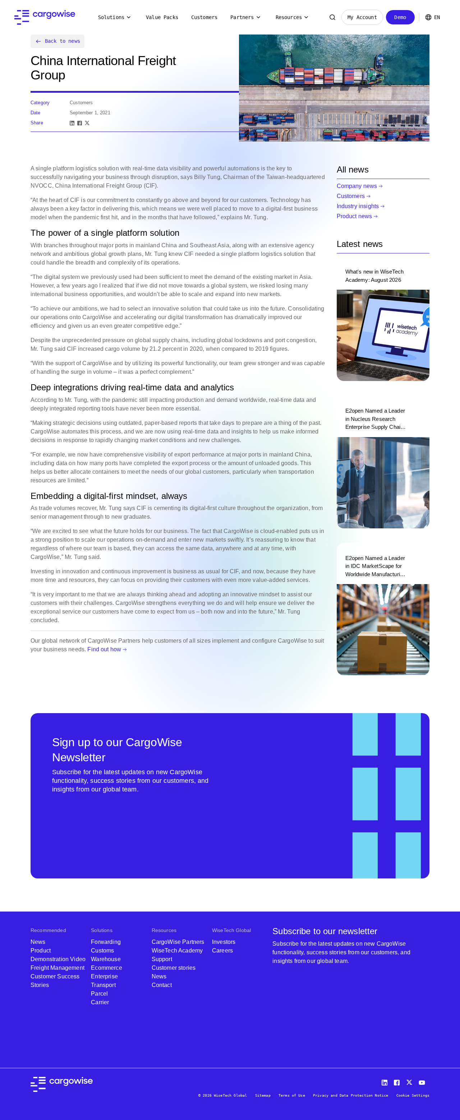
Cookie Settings (412, 1095)
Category (40, 102)
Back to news (62, 41)
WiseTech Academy (177, 950)
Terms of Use (292, 1095)
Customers (204, 17)
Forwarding (106, 942)
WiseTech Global (231, 930)
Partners (242, 17)
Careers (222, 950)
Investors (223, 942)
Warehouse (105, 959)
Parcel (99, 994)
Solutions (111, 17)
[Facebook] (79, 123)
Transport (103, 985)
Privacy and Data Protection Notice (350, 1095)
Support (162, 959)
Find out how (104, 649)
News (38, 942)
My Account (362, 17)
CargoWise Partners (178, 942)
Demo (400, 17)
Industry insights (358, 206)
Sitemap (263, 1095)
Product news (354, 216)
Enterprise (104, 976)
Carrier (100, 1002)
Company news (357, 186)
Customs (102, 950)
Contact (162, 985)
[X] (87, 123)
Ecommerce (106, 968)
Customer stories (174, 968)
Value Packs (162, 17)
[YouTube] (423, 1081)
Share (37, 122)
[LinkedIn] (72, 123)
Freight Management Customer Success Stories (57, 976)
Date (36, 112)
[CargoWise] (44, 17)
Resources (289, 17)
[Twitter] (410, 1081)
